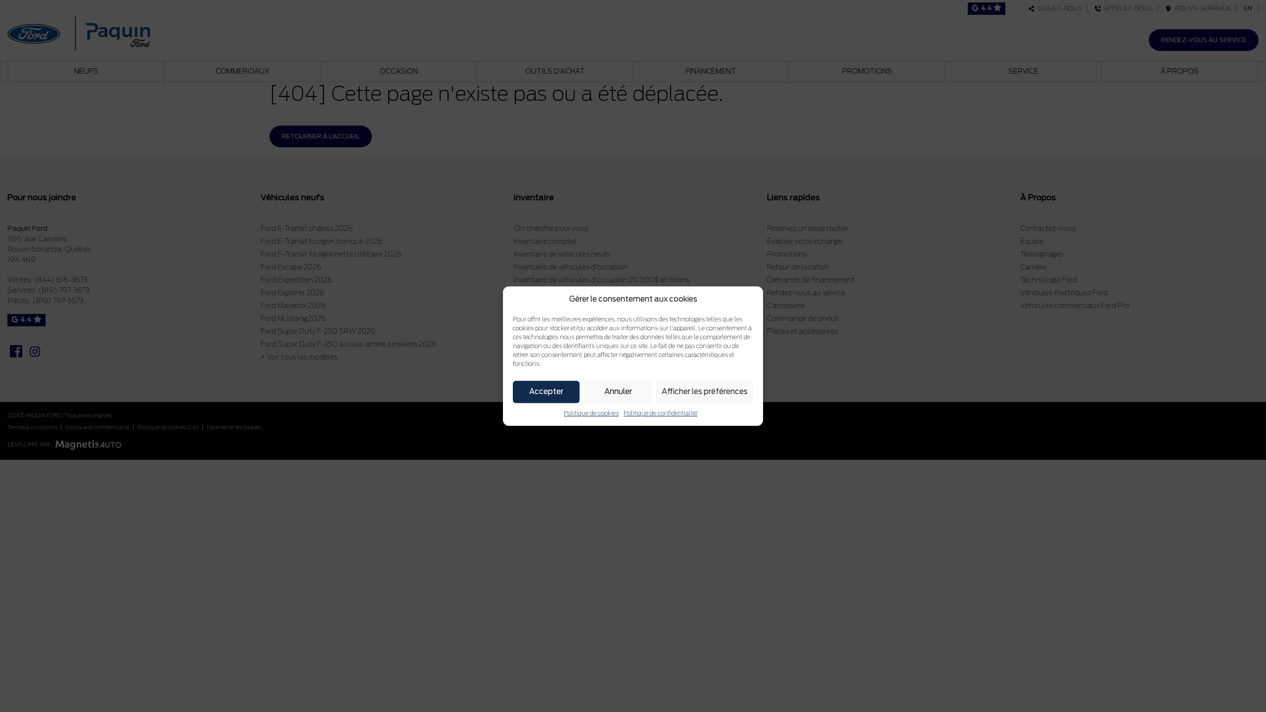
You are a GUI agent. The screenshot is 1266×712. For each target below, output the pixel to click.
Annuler (618, 391)
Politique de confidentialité (660, 413)
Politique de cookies (591, 413)
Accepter (546, 391)
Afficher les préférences (705, 391)
